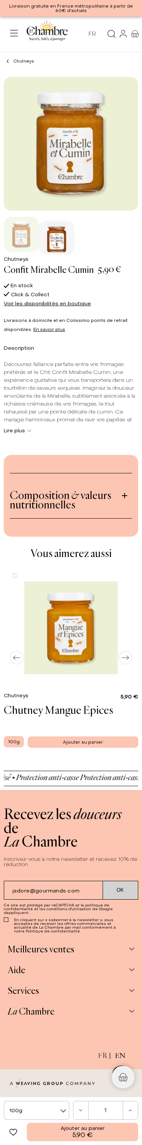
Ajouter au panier (83, 1132)
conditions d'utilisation (69, 908)
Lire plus (14, 430)
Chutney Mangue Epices (58, 710)
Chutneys (16, 259)
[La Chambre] (46, 33)
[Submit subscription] (120, 890)
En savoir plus (49, 329)
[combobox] (36, 1110)
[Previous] (16, 657)
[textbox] (36, 1110)
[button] (13, 1132)
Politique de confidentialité (53, 931)
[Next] (125, 657)
